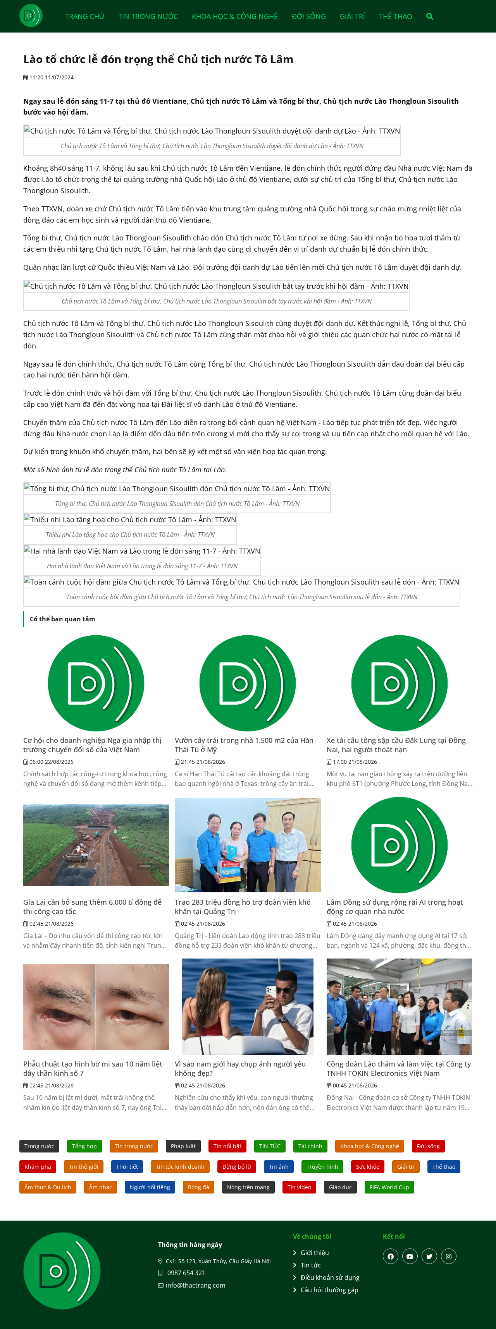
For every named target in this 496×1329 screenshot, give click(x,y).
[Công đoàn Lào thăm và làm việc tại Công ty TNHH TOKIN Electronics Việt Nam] (399, 1007)
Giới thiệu (315, 1252)
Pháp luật (183, 1146)
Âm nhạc (100, 1187)
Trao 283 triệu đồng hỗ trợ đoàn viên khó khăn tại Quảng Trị (243, 906)
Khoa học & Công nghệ (235, 16)
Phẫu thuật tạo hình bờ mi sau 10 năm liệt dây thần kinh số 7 (92, 1068)
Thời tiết (127, 1166)
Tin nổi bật (227, 1146)
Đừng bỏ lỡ (236, 1166)
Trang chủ (84, 16)
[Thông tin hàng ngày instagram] (448, 1256)
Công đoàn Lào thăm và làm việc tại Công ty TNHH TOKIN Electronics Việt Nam (399, 1068)
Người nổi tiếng (150, 1187)
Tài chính (310, 1146)
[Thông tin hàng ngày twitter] (429, 1256)
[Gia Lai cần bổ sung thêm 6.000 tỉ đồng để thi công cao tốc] (96, 845)
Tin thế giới (83, 1166)
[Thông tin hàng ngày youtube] (410, 1256)
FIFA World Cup (389, 1187)
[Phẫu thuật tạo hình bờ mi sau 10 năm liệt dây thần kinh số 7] (96, 1007)
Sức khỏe (367, 1166)
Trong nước (39, 1146)
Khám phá (37, 1166)
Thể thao (395, 16)
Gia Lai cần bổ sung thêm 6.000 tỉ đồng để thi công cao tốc (92, 906)
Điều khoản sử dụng (330, 1277)
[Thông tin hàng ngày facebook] (390, 1256)
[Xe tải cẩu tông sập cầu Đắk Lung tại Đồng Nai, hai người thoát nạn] (399, 683)
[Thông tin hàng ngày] (38, 15)
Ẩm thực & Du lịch (47, 1187)
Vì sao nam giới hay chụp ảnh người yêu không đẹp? (240, 1068)
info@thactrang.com (196, 1285)
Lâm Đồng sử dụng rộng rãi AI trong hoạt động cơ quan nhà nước (395, 906)
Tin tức (311, 1265)
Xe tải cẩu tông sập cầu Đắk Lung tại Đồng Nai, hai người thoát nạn (396, 745)
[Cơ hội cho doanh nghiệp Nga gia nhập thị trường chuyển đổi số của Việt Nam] (96, 683)
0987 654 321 (185, 1273)
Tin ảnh (279, 1166)
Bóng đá (198, 1187)
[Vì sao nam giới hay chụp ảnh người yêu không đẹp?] (247, 1007)
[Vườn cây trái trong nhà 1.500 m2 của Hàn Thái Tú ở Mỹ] (247, 683)
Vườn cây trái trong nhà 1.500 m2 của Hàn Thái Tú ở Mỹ (244, 745)
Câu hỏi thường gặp (329, 1290)
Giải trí (352, 16)
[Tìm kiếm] (427, 16)
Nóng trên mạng (248, 1187)
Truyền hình (322, 1166)
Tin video (299, 1187)
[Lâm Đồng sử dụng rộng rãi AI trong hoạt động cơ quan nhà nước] (399, 845)
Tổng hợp (84, 1146)
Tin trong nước (148, 16)
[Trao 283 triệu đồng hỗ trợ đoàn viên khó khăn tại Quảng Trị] (247, 845)
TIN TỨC (270, 1146)
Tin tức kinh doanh (180, 1166)
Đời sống (309, 16)
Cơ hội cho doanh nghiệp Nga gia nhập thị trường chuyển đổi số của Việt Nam (92, 745)
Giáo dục (340, 1187)
